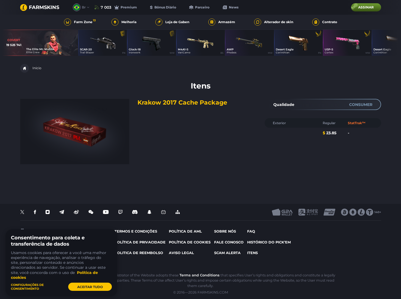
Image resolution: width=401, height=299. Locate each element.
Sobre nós (225, 231)
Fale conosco (229, 242)
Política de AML (185, 231)
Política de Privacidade (140, 242)
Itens (252, 253)
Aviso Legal (181, 253)
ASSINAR (366, 7)
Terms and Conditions (199, 275)
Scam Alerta (227, 253)
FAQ (251, 231)
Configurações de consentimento (27, 287)
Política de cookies (190, 242)
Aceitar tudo (90, 287)
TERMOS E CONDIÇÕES (136, 231)
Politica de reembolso (139, 253)
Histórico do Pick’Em (269, 242)
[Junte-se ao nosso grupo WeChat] (90, 212)
